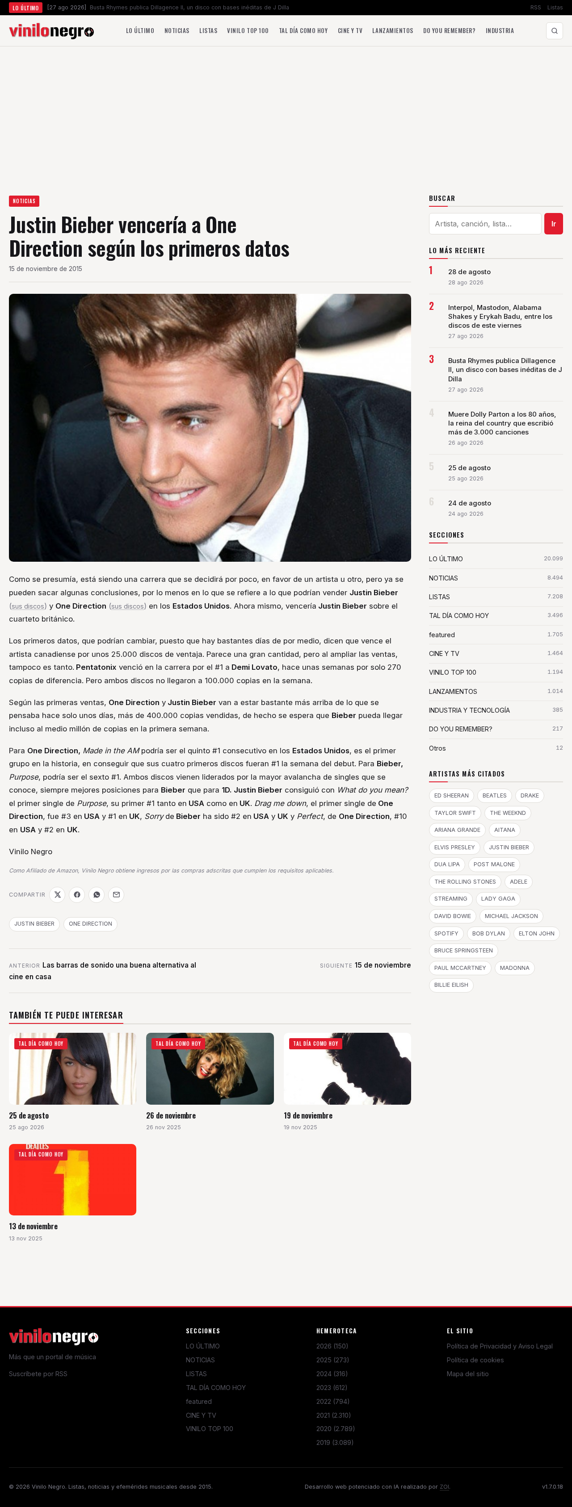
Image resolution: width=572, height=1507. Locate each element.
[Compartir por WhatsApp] (96, 895)
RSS (535, 7)
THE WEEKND (508, 813)
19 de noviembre (308, 1115)
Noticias (176, 30)
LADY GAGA (498, 898)
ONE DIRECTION (90, 923)
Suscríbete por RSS (38, 1374)
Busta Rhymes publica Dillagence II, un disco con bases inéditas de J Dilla (505, 370)
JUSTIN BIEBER (34, 923)
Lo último (140, 30)
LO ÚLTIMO (203, 1346)
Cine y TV (350, 30)
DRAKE (530, 795)
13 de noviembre (33, 1225)
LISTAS (196, 1374)
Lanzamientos (392, 30)
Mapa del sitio (468, 1374)
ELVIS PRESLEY (454, 847)
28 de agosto (469, 272)
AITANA (504, 830)
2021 (333, 1415)
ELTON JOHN (537, 933)
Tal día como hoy (303, 30)
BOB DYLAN (488, 933)
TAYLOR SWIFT (455, 813)
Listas (555, 7)
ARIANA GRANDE (457, 830)
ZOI (444, 1486)
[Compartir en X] (57, 895)
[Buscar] (554, 30)
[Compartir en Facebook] (77, 895)
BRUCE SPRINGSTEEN (463, 950)
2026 (332, 1346)
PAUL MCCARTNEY (460, 967)
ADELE (518, 881)
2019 (335, 1442)
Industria (500, 30)
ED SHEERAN (451, 795)
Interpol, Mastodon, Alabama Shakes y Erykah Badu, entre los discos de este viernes (500, 317)
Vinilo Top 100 (248, 30)
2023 (332, 1387)
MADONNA (515, 967)
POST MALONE (494, 864)
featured (199, 1401)
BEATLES (495, 795)
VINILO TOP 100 (209, 1428)
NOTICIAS (24, 201)
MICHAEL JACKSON (511, 916)
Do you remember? (449, 30)
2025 (332, 1360)
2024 (332, 1374)
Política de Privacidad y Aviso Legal (500, 1346)
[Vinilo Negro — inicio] (51, 30)
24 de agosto (469, 503)
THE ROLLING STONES (465, 881)
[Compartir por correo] (116, 895)
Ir (553, 223)
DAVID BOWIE (452, 916)
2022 (333, 1401)
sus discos (28, 606)
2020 (335, 1428)
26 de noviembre (171, 1115)
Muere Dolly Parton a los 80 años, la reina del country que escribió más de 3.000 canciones (502, 423)
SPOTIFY (446, 933)
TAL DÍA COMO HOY (216, 1387)
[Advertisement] (286, 113)
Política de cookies (475, 1360)
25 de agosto (29, 1115)
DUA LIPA (447, 864)
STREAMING (450, 898)
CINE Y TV (201, 1415)
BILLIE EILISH (451, 984)
